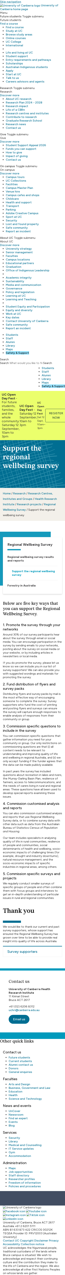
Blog (12, 1125)
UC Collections (16, 180)
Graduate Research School (24, 120)
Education (15, 1091)
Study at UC (14, 31)
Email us (19, 1019)
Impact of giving (17, 156)
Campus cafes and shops (22, 195)
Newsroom (16, 1114)
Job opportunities (21, 1172)
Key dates (12, 317)
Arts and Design (19, 1084)
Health (13, 1095)
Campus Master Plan (19, 188)
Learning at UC (16, 295)
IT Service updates (21, 1148)
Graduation (13, 266)
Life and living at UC (19, 52)
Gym (12, 1152)
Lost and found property (22, 224)
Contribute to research (21, 117)
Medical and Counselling (25, 1145)
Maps (9, 349)
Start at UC (13, 74)
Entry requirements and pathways (28, 60)
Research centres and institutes (27, 113)
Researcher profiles (22, 1179)
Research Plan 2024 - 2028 (24, 102)
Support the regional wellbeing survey (33, 573)
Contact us (13, 128)
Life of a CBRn (15, 109)
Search (4, 363)
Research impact (17, 106)
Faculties (12, 256)
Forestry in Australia (21, 585)
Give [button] (3, 134)
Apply (9, 70)
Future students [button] (10, 16)
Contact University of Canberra (27, 321)
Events (13, 1122)
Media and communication (23, 285)
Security (11, 220)
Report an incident (18, 231)
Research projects (29, 504)
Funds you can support (21, 149)
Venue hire (13, 191)
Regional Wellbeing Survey (30, 544)
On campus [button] (7, 166)
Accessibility (11, 1244)
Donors (13, 1068)
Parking (11, 209)
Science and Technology (25, 1098)
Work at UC (13, 313)
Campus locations (18, 259)
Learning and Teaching (21, 299)
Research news (16, 124)
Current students (20, 1061)
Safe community (17, 227)
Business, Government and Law (29, 1088)
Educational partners (20, 263)
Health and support (19, 202)
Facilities (12, 184)
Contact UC (11, 1240)
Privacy (54, 1240)
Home (7, 493)
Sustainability (15, 281)
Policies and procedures (25, 1186)
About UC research (18, 99)
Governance (14, 288)
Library (10, 345)
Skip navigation (10, 1)
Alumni (10, 342)
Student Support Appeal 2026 (26, 145)
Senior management (19, 252)
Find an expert (18, 1118)
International (14, 45)
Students (12, 334)
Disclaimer (41, 1240)
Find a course (9, 23)
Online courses (16, 38)
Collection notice (32, 1244)
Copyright (27, 1240)
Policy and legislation (20, 292)
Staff (9, 338)
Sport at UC (14, 217)
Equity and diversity (19, 310)
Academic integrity (19, 277)
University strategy (19, 248)
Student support (17, 56)
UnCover (14, 1111)
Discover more (9, 95)
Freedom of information (25, 1182)
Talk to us (12, 78)
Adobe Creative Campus (22, 213)
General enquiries (20, 1072)
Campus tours (15, 177)
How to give (14, 152)
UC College (13, 41)
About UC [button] (6, 238)
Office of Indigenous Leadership (27, 270)
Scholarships (14, 63)
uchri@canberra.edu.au (24, 1010)
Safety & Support (17, 353)
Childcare (12, 198)
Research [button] (6, 88)
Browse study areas (19, 34)
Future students (19, 1057)
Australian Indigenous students (27, 67)
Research (19, 493)
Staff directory (19, 1175)
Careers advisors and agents (25, 81)
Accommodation (20, 1156)
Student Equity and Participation (28, 306)
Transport (12, 206)
